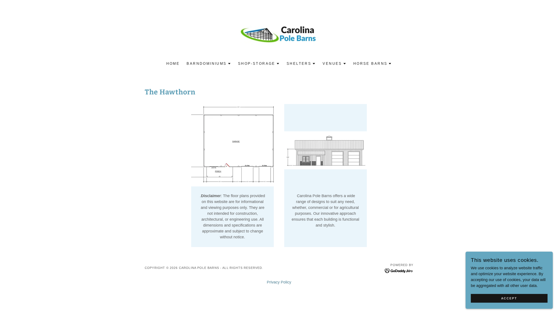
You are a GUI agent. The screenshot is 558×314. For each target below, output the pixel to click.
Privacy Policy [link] (279, 282)
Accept (509, 298)
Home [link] (173, 63)
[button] (209, 63)
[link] (279, 34)
